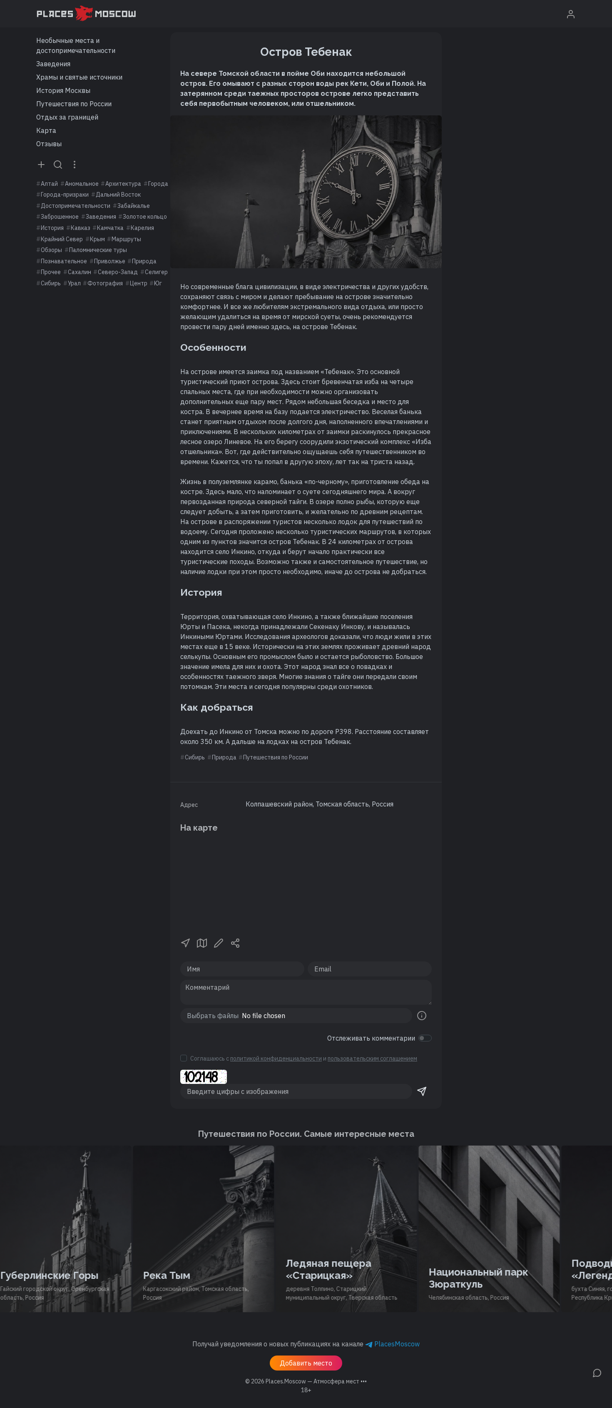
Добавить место (306, 1363)
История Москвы (63, 90)
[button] (185, 943)
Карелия (142, 228)
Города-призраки (65, 194)
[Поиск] (58, 164)
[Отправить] (422, 1091)
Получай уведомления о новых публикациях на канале (306, 1344)
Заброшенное (60, 216)
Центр (138, 283)
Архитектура (123, 183)
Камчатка (110, 228)
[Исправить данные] (219, 943)
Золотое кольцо (145, 216)
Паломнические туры (98, 250)
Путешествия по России (74, 104)
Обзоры (51, 250)
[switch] (425, 1038)
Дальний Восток (118, 194)
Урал (74, 283)
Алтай (49, 183)
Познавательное (64, 261)
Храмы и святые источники (79, 77)
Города (158, 183)
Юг (158, 283)
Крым (97, 239)
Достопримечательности (75, 206)
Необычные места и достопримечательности (75, 45)
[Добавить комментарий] (597, 1372)
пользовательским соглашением (372, 1058)
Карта (46, 130)
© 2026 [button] (306, 1381)
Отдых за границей (67, 117)
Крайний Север (62, 239)
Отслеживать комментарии (371, 1038)
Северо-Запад (118, 272)
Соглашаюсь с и (303, 1058)
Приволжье (109, 261)
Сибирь (51, 283)
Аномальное (82, 183)
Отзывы (49, 144)
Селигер (156, 272)
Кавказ (80, 228)
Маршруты (126, 239)
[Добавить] (41, 164)
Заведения (53, 64)
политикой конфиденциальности (276, 1058)
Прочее (51, 272)
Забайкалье (133, 206)
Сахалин (79, 272)
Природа (144, 261)
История (52, 228)
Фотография (105, 283)
